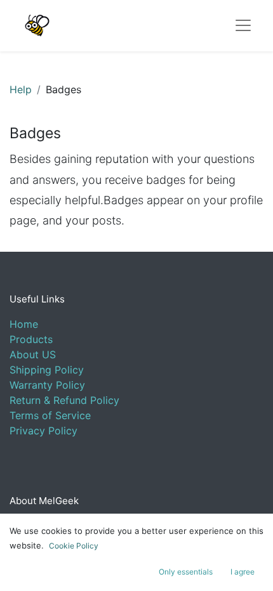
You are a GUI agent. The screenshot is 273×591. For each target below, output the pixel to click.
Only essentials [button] (186, 571)
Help (21, 89)
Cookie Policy (73, 545)
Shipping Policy (47, 369)
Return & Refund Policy (64, 400)
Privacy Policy (43, 430)
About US (33, 354)
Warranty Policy (47, 385)
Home (24, 324)
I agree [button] (242, 571)
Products (31, 339)
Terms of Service (50, 415)
